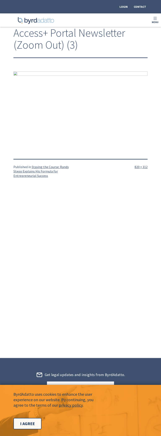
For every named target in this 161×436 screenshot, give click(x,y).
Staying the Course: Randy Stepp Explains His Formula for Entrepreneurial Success (41, 171)
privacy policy (71, 405)
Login (123, 7)
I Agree (27, 423)
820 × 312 (141, 167)
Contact (140, 7)
